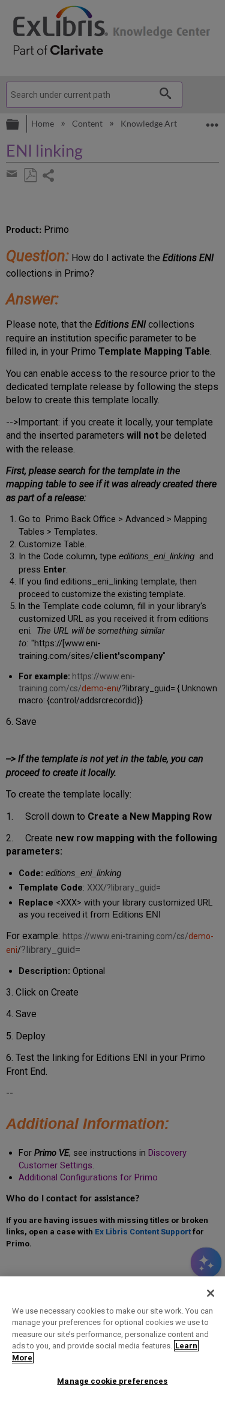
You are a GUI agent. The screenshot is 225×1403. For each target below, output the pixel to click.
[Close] (210, 1293)
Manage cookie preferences (112, 1381)
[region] (112, 1339)
